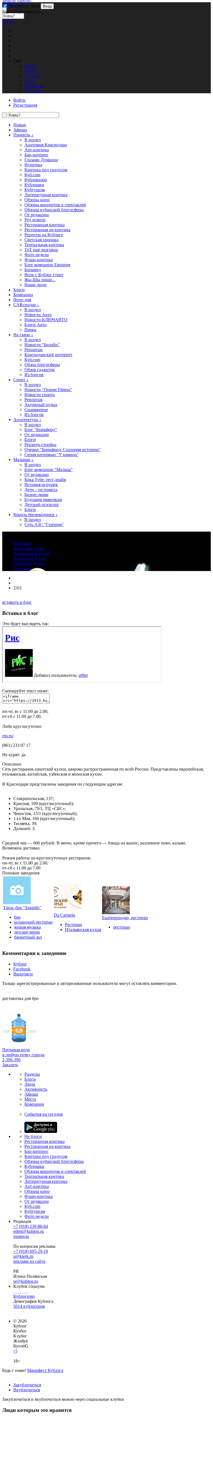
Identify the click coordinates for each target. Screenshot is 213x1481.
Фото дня (22, 299)
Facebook (22, 969)
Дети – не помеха (40, 489)
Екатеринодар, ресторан (125, 917)
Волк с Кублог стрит (44, 274)
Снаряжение (36, 409)
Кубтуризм (34, 189)
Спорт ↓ (21, 379)
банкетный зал (28, 937)
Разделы (32, 1074)
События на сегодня (43, 1114)
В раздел (32, 139)
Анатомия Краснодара (45, 144)
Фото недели (36, 254)
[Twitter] (18, 1291)
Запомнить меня (24, 6)
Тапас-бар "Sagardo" (22, 907)
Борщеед (32, 269)
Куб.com (32, 174)
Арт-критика (36, 149)
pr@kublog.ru (25, 1281)
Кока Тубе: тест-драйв (45, 479)
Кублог (20, 964)
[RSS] (27, 1291)
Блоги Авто (35, 324)
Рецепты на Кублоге (43, 234)
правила (21, 1236)
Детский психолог (41, 504)
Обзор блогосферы (42, 364)
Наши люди (35, 284)
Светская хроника (41, 239)
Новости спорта (39, 394)
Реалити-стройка (40, 444)
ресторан (121, 927)
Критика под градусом (45, 169)
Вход (47, 6)
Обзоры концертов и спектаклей (55, 204)
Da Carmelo (64, 915)
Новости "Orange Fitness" (48, 389)
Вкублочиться (26, 1389)
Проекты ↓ (23, 134)
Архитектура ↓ (27, 419)
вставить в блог (17, 602)
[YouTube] (25, 1291)
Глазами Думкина (41, 159)
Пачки (30, 329)
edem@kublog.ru (28, 1231)
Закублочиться (27, 1384)
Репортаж (33, 349)
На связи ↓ (23, 334)
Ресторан (22, 543)
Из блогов (34, 374)
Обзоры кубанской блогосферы (54, 209)
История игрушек (41, 484)
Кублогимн (24, 1296)
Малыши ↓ (23, 459)
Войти (8, 21)
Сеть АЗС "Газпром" (44, 524)
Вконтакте (23, 974)
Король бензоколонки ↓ (35, 514)
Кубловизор (35, 179)
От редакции (36, 214)
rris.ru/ (8, 735)
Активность (35, 1089)
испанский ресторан (33, 922)
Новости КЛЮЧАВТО (45, 319)
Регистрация (25, 105)
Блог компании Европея (47, 264)
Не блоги (33, 1136)
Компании (23, 294)
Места (30, 1099)
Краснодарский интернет (48, 354)
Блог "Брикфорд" (40, 429)
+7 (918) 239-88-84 (30, 1226)
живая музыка (27, 927)
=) (15, 1351)
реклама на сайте (29, 1261)
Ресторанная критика (44, 224)
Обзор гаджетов (39, 369)
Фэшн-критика (38, 259)
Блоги (19, 289)
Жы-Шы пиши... (39, 279)
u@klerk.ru (23, 1256)
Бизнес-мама (36, 494)
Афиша (20, 129)
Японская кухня (28, 548)
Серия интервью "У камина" (51, 454)
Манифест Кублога (45, 1370)
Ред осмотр (34, 219)
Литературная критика (45, 194)
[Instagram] (20, 1291)
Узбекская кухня (28, 563)
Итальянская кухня (31, 553)
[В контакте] (16, 1291)
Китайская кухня (29, 558)
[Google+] (22, 1291)
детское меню (27, 932)
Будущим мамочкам (43, 499)
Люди (29, 1084)
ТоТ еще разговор (41, 249)
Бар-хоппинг (36, 154)
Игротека (33, 164)
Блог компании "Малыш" (48, 469)
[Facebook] (13, 1291)
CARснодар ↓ (26, 304)
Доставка (22, 568)
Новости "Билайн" (42, 344)
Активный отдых (40, 404)
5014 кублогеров (29, 1306)
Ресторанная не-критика (47, 229)
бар (17, 917)
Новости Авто (38, 314)
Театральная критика (44, 244)
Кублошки (34, 184)
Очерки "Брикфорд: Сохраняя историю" (62, 449)
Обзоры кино (37, 199)
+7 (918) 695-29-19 (30, 1251)
